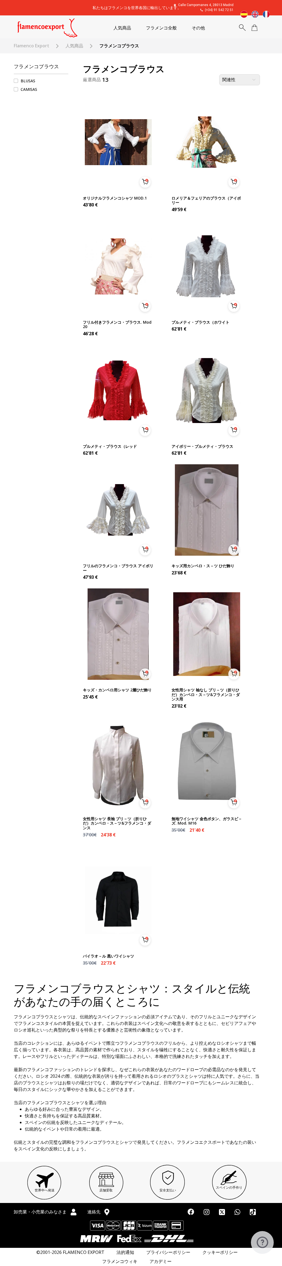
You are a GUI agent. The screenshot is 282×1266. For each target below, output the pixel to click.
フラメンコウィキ (119, 1261)
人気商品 (122, 28)
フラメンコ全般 (161, 28)
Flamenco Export (31, 45)
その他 (198, 28)
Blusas (28, 80)
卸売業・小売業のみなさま (41, 1212)
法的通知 (125, 1252)
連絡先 (94, 1212)
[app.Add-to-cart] (145, 182)
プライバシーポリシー (168, 1252)
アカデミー (161, 1261)
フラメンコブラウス (36, 66)
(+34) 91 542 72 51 (219, 10)
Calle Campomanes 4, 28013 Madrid (206, 5)
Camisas (29, 89)
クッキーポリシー (220, 1252)
